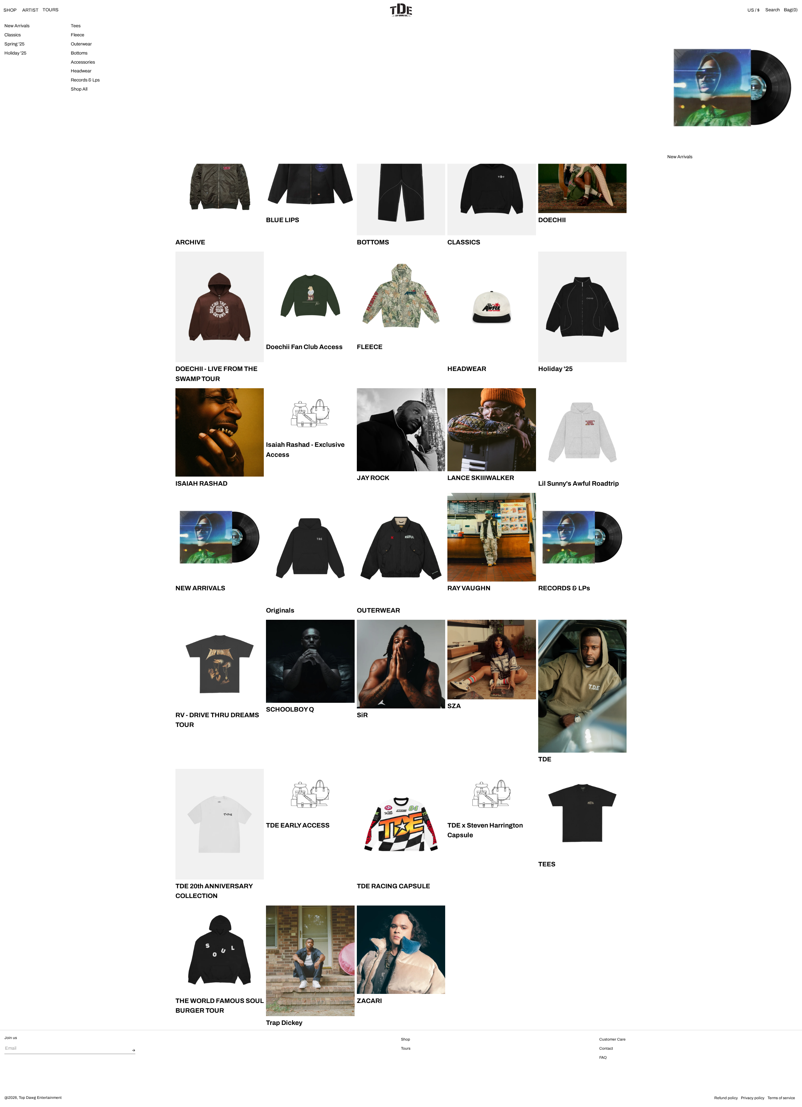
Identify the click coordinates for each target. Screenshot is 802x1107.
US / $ (753, 10)
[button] (772, 10)
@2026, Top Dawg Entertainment (33, 1097)
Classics (12, 34)
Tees (76, 25)
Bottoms (79, 52)
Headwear (81, 70)
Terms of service (781, 1098)
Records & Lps (85, 79)
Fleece (77, 34)
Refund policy (726, 1098)
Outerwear (81, 43)
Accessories (83, 61)
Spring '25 (14, 43)
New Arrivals (16, 25)
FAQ (603, 1057)
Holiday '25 (15, 52)
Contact (606, 1048)
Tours (405, 1048)
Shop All (79, 88)
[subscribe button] (133, 1050)
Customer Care (612, 1039)
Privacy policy (752, 1098)
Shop (405, 1039)
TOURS (51, 9)
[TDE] (401, 10)
